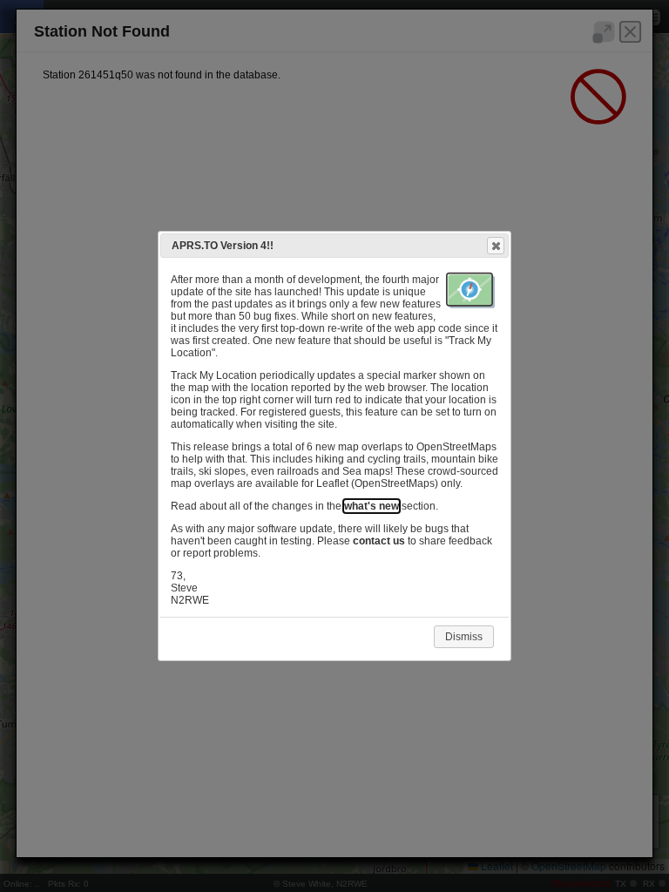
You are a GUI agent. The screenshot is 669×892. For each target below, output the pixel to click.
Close (495, 245)
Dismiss (464, 637)
